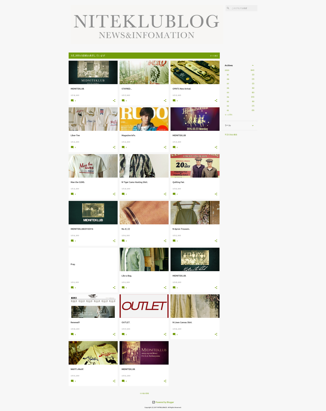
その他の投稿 (144, 393)
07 (228, 83)
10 (228, 75)
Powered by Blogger (164, 402)
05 (228, 92)
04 (228, 97)
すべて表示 (214, 56)
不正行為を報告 (231, 134)
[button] (114, 100)
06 (228, 88)
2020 (227, 70)
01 (228, 110)
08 (228, 79)
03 (228, 101)
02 (228, 106)
